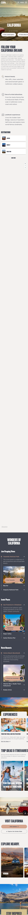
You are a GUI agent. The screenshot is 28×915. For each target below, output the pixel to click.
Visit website (13, 826)
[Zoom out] (25, 166)
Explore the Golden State (15, 831)
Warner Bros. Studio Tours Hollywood (12, 685)
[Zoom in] (25, 164)
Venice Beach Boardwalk (11, 653)
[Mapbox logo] (4, 527)
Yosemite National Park (11, 557)
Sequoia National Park (10, 590)
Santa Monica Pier (9, 638)
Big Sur (5, 586)
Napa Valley (7, 634)
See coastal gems (9, 34)
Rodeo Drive (7, 690)
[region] (14, 345)
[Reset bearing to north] (25, 168)
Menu (22, 2)
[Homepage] (3, 3)
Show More (13, 158)
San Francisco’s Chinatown (12, 605)
